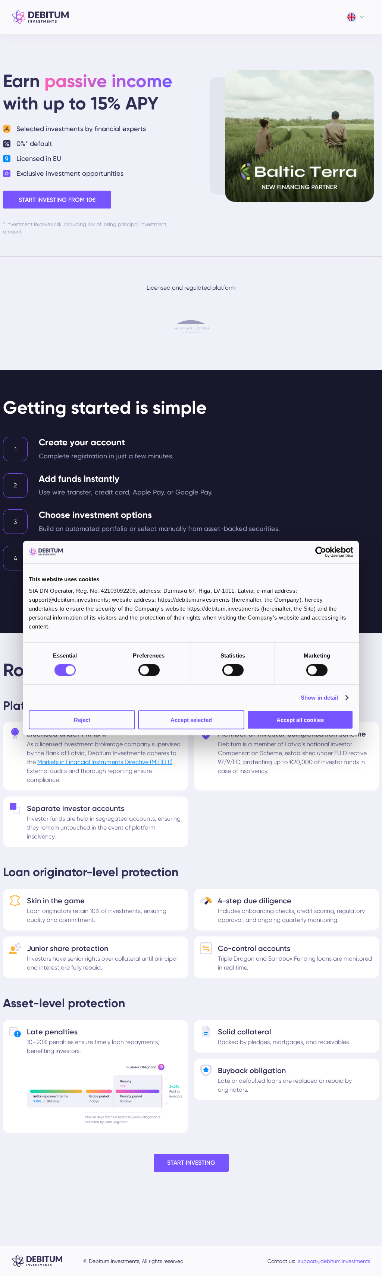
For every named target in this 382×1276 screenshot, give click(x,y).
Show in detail (319, 697)
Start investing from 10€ (57, 199)
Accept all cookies (300, 720)
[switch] (149, 670)
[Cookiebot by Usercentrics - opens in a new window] (320, 551)
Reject (82, 720)
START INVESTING (191, 1162)
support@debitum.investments (334, 1261)
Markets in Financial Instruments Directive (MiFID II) (104, 762)
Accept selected (191, 720)
